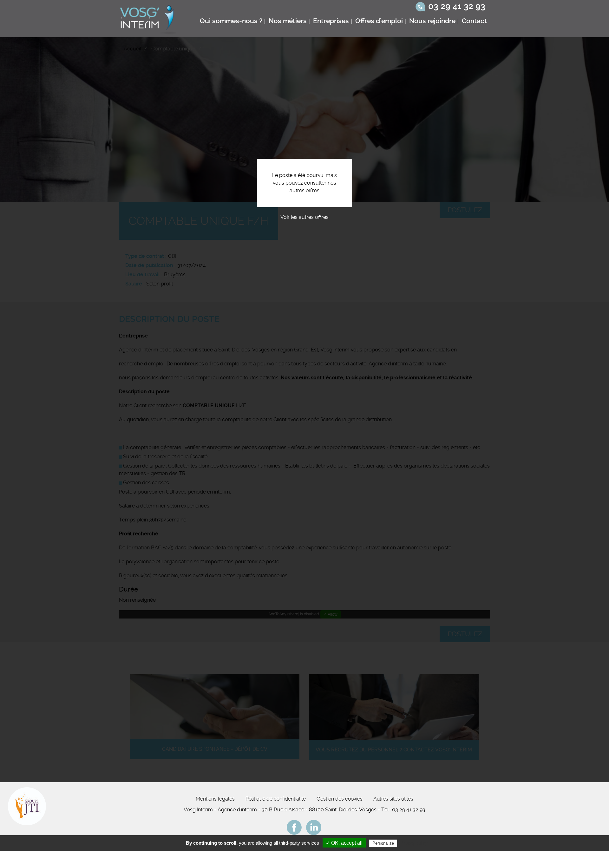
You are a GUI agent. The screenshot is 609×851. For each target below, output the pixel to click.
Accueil (132, 49)
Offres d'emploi (379, 21)
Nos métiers (288, 21)
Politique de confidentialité (276, 799)
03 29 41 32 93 (456, 6)
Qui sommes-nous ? (231, 21)
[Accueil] (149, 18)
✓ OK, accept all (344, 843)
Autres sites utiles (393, 799)
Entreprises (331, 21)
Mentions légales (215, 799)
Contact (474, 21)
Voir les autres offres (304, 217)
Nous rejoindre (432, 21)
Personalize (383, 843)
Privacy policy (414, 843)
